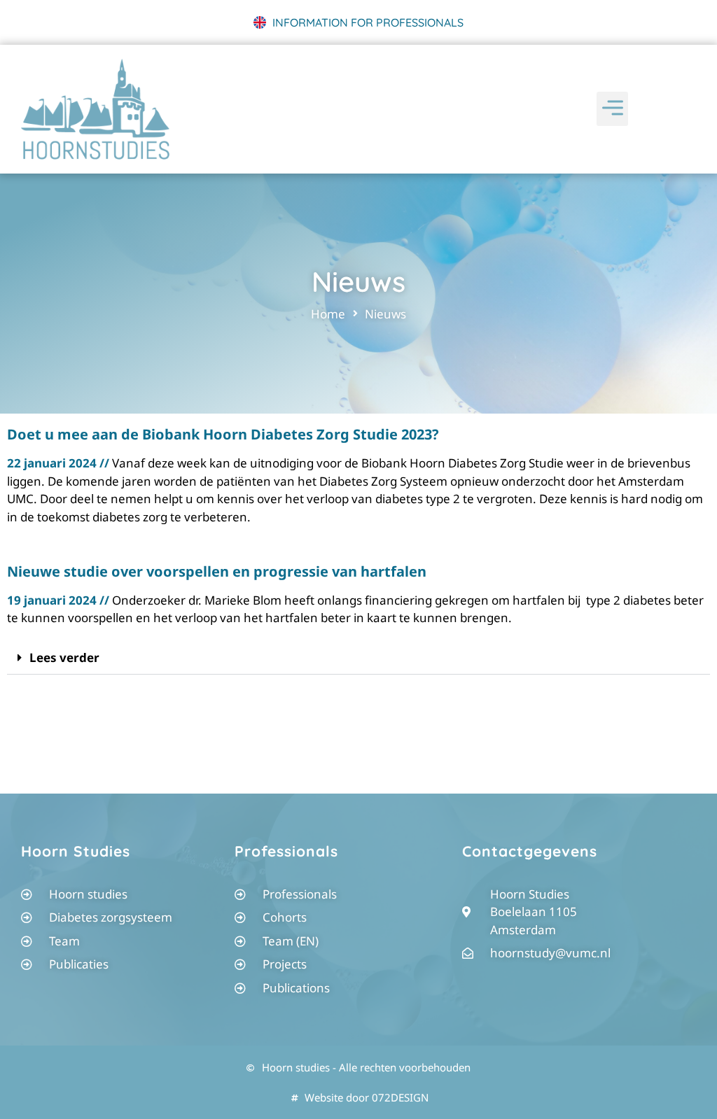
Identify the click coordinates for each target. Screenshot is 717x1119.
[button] (612, 109)
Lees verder (64, 657)
